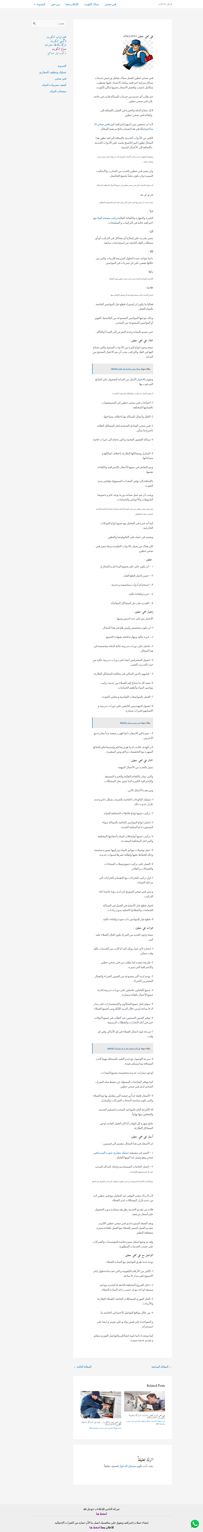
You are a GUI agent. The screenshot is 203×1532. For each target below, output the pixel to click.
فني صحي (110, 4)
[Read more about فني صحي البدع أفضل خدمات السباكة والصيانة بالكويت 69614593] (144, 1401)
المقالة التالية (83, 1366)
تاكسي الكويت (58, 41)
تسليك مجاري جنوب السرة (113, 1152)
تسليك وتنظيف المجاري (142, 1421)
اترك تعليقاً (161, 1421)
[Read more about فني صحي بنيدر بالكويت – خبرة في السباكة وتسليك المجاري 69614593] (100, 1404)
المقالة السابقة (161, 1366)
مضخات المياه (58, 91)
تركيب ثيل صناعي (56, 53)
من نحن (55, 4)
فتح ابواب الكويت (56, 37)
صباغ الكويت (59, 49)
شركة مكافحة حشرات (55, 45)
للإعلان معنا (71, 4)
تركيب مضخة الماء (107, 218)
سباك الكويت (91, 4)
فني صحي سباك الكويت (165, 4)
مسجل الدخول (127, 1466)
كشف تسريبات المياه (54, 84)
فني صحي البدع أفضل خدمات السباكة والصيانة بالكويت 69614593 (147, 1416)
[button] (35, 4)
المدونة (41, 4)
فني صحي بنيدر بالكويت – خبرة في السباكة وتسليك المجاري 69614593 (101, 1423)
